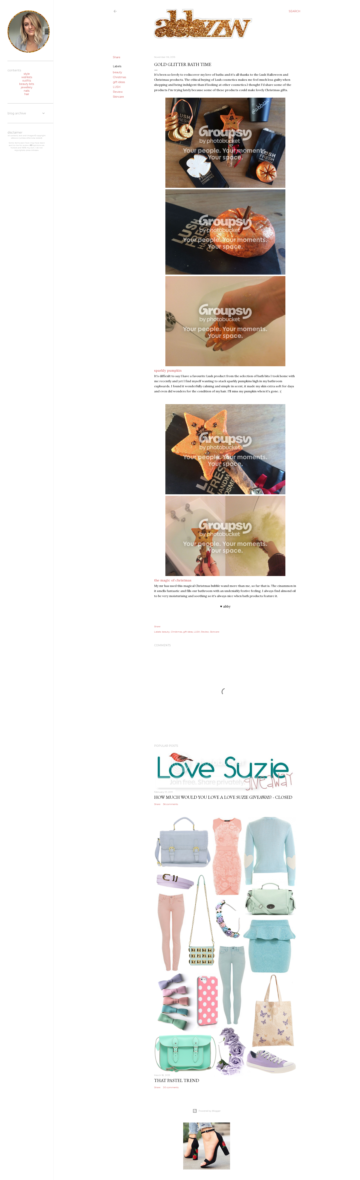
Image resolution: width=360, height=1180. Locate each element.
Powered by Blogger (210, 1110)
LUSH (117, 87)
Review (118, 92)
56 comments (170, 804)
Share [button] (116, 57)
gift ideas (119, 82)
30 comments (170, 1087)
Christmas (119, 77)
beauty (117, 72)
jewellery (26, 87)
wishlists (26, 77)
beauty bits (26, 84)
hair (26, 94)
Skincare (118, 96)
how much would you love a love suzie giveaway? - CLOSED (223, 797)
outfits (26, 80)
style (27, 73)
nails (26, 90)
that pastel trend (176, 1080)
